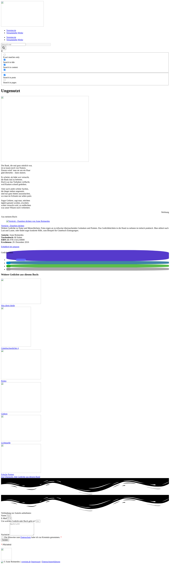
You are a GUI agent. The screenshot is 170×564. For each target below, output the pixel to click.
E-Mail (4, 518)
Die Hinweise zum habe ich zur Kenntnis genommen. (33, 537)
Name (4, 515)
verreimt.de (26, 562)
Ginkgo (4, 414)
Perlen (3, 381)
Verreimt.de (11, 30)
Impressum (35, 562)
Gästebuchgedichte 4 (10, 348)
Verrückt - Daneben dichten (12, 226)
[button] (21, 260)
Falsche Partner (7, 474)
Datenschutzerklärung (51, 562)
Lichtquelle (5, 443)
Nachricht (5, 535)
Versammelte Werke (14, 33)
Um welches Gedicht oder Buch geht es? (18, 521)
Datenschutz (25, 537)
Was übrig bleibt (8, 305)
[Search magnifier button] (3, 48)
